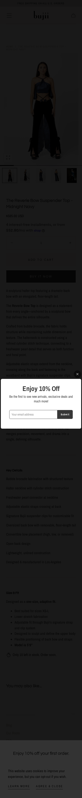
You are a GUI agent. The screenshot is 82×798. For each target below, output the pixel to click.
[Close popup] (77, 374)
